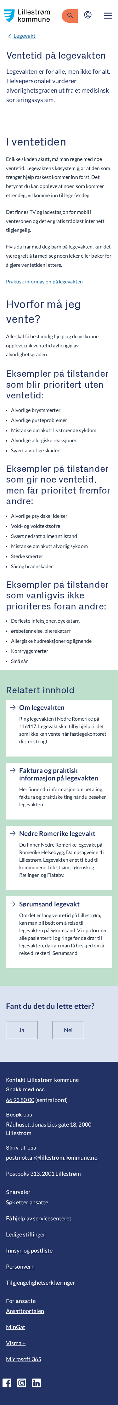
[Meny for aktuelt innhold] (108, 15)
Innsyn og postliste (29, 1250)
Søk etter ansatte (27, 1202)
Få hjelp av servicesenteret (38, 1218)
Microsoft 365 (23, 1359)
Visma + (16, 1342)
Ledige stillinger (26, 1234)
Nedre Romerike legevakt (57, 833)
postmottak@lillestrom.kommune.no (52, 1157)
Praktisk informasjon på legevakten (44, 281)
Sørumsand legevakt (49, 904)
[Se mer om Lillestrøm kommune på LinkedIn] (36, 1383)
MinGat (15, 1326)
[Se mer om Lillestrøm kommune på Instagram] (22, 1383)
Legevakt (25, 35)
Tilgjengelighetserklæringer (40, 1282)
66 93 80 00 (20, 1099)
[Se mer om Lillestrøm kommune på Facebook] (7, 1383)
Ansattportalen (25, 1310)
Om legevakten (42, 707)
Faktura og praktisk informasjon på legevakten (58, 774)
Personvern (20, 1266)
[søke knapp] (69, 15)
